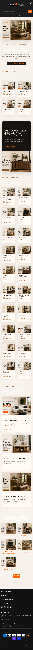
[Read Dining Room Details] (16, 481)
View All (16, 575)
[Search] (30, 11)
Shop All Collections (16, 63)
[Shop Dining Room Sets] (16, 30)
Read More (7, 429)
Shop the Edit (10, 146)
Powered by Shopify (16, 647)
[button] (4, 30)
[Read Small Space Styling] (16, 443)
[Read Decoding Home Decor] (16, 405)
